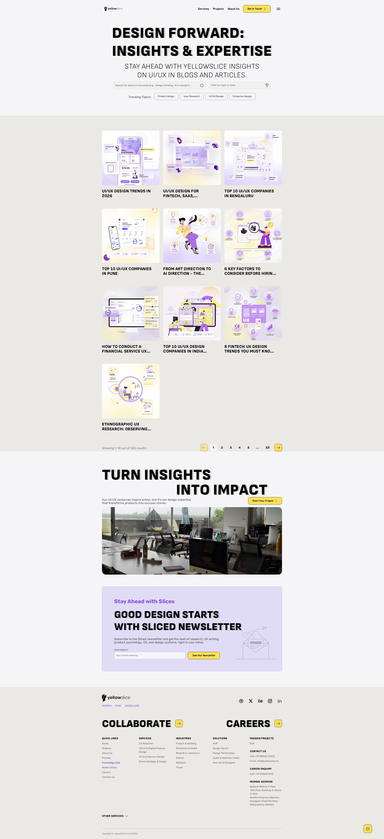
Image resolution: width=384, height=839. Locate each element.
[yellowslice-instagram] (270, 701)
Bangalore (132, 706)
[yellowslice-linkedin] (279, 701)
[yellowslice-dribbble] (241, 701)
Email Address (121, 650)
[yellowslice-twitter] (250, 701)
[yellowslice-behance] (260, 701)
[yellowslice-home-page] (113, 9)
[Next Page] (278, 447)
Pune (118, 706)
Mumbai (106, 706)
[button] (278, 9)
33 (268, 447)
